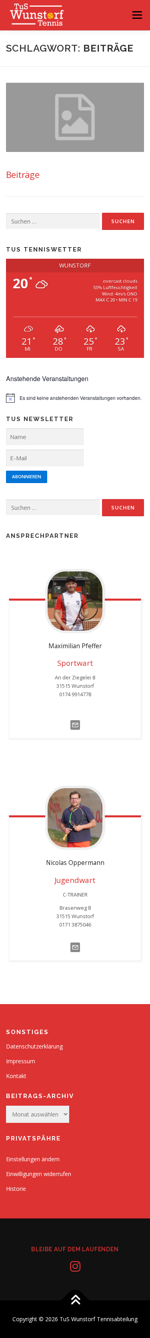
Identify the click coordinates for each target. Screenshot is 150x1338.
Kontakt (16, 1076)
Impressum (20, 1061)
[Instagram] (75, 1266)
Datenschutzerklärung (34, 1046)
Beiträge (22, 174)
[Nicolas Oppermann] (75, 818)
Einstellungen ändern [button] (33, 1159)
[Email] (75, 724)
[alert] (75, 398)
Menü (137, 15)
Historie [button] (16, 1188)
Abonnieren (26, 476)
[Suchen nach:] (53, 221)
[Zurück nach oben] (75, 1300)
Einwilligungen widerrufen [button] (38, 1174)
